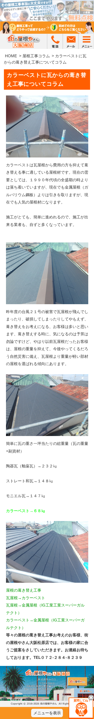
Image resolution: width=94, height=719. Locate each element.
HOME (11, 56)
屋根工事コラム (36, 56)
